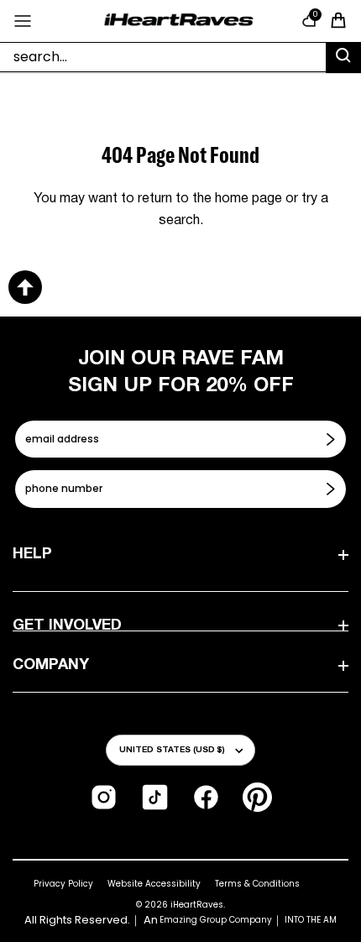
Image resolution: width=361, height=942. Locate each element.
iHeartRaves (196, 904)
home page (248, 199)
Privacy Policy (63, 883)
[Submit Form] (332, 439)
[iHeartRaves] (178, 20)
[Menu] (22, 21)
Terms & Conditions (257, 883)
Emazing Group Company (216, 919)
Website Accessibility (154, 883)
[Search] (343, 58)
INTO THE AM (311, 919)
